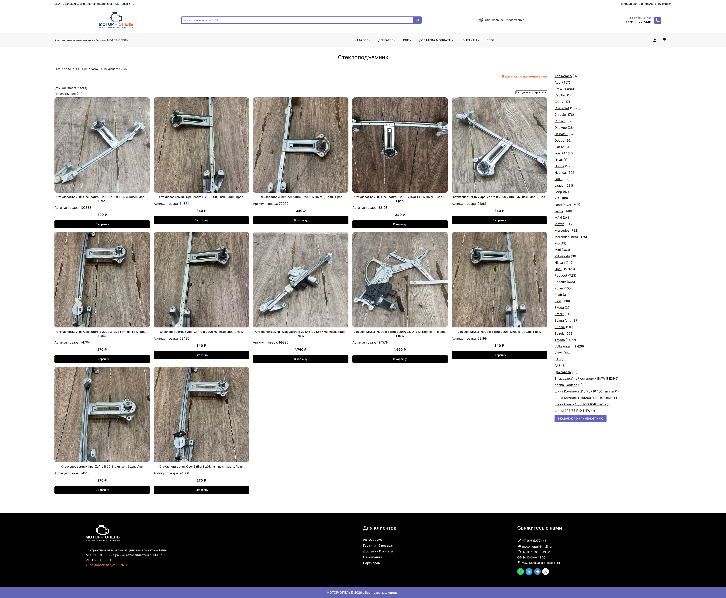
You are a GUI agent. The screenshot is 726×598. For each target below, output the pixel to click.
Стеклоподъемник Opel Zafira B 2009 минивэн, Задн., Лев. (201, 332)
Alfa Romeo (563, 76)
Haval (559, 160)
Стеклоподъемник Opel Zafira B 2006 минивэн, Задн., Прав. (201, 197)
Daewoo (561, 128)
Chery (559, 102)
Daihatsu (561, 134)
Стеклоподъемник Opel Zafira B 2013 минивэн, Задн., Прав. (201, 466)
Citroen (560, 121)
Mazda (559, 224)
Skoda (559, 307)
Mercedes (562, 230)
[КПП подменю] (411, 40)
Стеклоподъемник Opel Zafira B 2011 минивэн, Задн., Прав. (499, 332)
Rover (559, 288)
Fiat (557, 147)
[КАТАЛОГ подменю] (370, 40)
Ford (558, 153)
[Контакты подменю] (478, 40)
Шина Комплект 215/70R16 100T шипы (584, 391)
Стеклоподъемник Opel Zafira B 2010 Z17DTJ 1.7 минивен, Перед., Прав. (400, 333)
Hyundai (561, 173)
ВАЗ (558, 359)
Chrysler (561, 114)
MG (557, 243)
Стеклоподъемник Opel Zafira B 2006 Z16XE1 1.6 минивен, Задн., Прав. (102, 199)
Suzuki (560, 333)
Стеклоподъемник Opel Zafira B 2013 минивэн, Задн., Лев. (102, 466)
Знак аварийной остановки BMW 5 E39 (585, 378)
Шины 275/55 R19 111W (572, 411)
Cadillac (560, 95)
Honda (559, 166)
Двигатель (563, 372)
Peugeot (561, 275)
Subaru (560, 327)
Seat (558, 301)
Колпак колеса (566, 385)
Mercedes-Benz (567, 237)
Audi (558, 82)
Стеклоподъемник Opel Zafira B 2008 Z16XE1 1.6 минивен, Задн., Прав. (400, 199)
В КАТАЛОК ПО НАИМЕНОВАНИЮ (580, 418)
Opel (85, 69)
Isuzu (558, 179)
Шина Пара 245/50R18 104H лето (580, 404)
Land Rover (563, 205)
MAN (558, 217)
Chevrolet (562, 108)
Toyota (560, 340)
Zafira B (95, 69)
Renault (560, 282)
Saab (558, 295)
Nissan (560, 262)
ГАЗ (557, 366)
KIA (557, 198)
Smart (559, 314)
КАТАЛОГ (73, 69)
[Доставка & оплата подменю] (452, 40)
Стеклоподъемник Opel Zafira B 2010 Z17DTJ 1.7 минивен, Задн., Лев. (300, 333)
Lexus (559, 211)
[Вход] (654, 40)
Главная (59, 69)
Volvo (559, 353)
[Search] (417, 20)
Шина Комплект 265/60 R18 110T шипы (585, 398)
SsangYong (563, 320)
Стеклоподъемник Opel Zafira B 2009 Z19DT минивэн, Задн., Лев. (499, 197)
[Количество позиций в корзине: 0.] (664, 40)
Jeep (558, 192)
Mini (558, 250)
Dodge (559, 140)
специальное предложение (504, 20)
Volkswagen (563, 346)
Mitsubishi (562, 256)
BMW (558, 89)
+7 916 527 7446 (638, 22)
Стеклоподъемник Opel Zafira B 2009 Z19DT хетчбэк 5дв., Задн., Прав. (102, 333)
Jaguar (560, 185)
